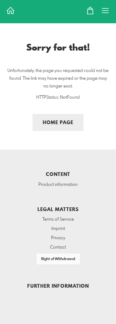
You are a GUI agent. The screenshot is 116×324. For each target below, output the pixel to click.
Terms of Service (58, 219)
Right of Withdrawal (58, 259)
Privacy (58, 238)
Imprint (58, 229)
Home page (58, 122)
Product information (58, 184)
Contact (58, 247)
